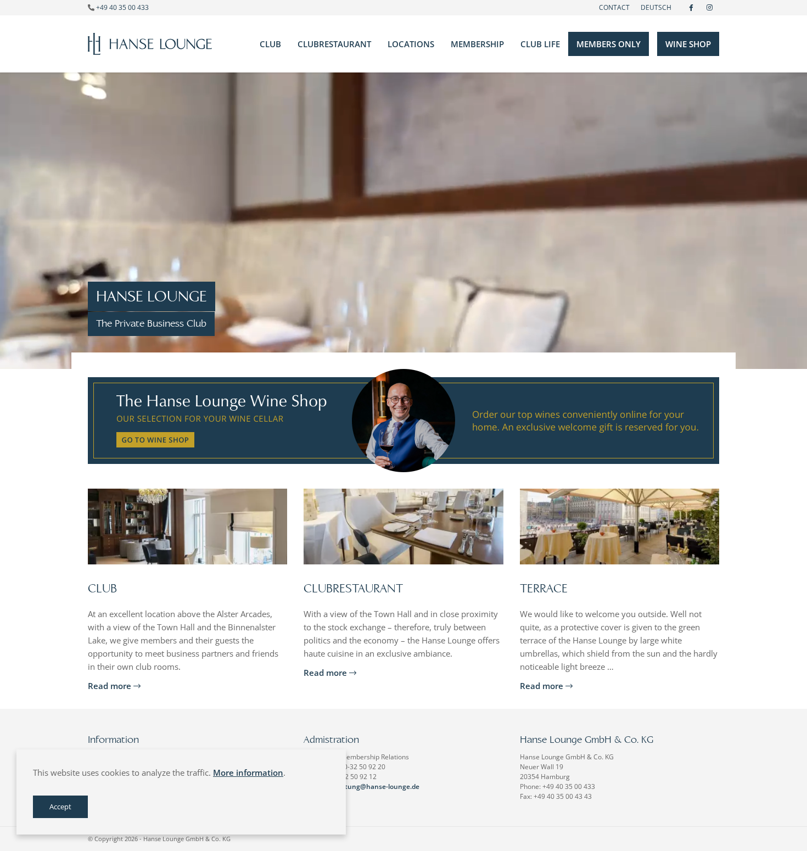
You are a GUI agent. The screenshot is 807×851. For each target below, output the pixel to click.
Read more (110, 685)
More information (248, 772)
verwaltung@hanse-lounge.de (371, 786)
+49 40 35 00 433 (122, 7)
